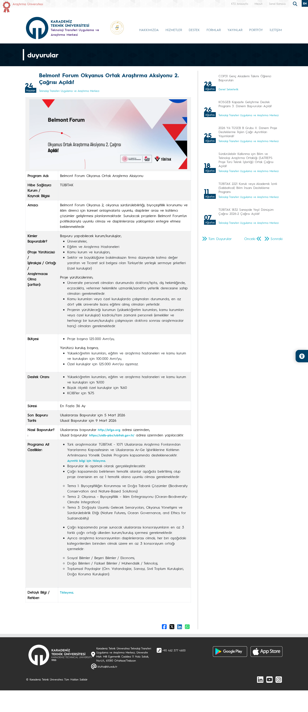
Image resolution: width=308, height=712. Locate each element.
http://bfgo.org (109, 430)
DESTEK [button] (194, 30)
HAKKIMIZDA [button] (149, 30)
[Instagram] (279, 679)
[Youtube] (269, 679)
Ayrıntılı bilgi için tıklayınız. (86, 460)
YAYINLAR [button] (235, 30)
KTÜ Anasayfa (239, 3)
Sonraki (277, 238)
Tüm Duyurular (220, 238)
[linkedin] (260, 679)
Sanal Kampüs (277, 3)
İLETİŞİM (276, 30)
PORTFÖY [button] (256, 30)
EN (305, 3)
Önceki (249, 238)
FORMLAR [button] (214, 30)
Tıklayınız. (67, 592)
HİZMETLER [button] (173, 30)
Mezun (258, 3)
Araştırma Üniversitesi (28, 4)
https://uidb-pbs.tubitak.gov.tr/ (111, 435)
